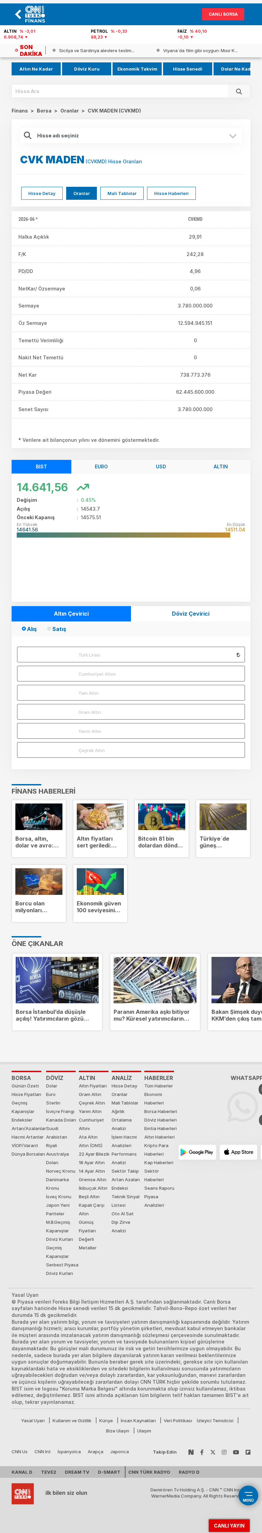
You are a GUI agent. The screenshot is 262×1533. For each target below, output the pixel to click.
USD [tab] (161, 466)
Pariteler (55, 1213)
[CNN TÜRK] (23, 1492)
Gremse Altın (92, 1179)
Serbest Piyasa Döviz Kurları (62, 1269)
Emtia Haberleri (160, 1128)
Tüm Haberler (158, 1085)
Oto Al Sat (123, 1213)
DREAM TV (77, 1472)
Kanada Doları (61, 1120)
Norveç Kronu (60, 1171)
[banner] (37, 14)
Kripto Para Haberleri (156, 1150)
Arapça (95, 1451)
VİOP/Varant (25, 1145)
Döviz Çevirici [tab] (190, 613)
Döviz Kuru (87, 69)
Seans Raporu (159, 1188)
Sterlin (53, 1103)
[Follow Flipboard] (248, 1451)
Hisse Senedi (187, 69)
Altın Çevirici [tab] (71, 613)
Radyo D (189, 1472)
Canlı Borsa (223, 14)
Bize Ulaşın (117, 1430)
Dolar (51, 1085)
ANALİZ (122, 1077)
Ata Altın (88, 1137)
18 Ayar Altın (92, 1162)
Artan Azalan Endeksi (126, 1184)
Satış (59, 629)
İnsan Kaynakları (138, 1420)
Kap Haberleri (158, 1162)
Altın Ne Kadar (36, 69)
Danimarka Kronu (57, 1184)
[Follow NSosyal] (191, 1451)
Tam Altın (88, 693)
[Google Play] (197, 1152)
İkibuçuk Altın (93, 1188)
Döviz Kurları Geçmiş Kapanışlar (59, 1247)
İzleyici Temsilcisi (215, 1420)
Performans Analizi (124, 1158)
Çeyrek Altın (91, 750)
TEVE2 (48, 1472)
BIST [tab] (41, 466)
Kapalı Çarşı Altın (91, 1209)
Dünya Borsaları (28, 1154)
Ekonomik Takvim (137, 69)
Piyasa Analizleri (154, 1201)
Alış (32, 629)
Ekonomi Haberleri (154, 1099)
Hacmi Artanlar (28, 1137)
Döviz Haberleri (160, 1120)
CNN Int (42, 1451)
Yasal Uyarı (33, 1420)
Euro (51, 1094)
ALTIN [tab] (221, 466)
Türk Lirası (89, 655)
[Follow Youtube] (236, 1451)
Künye (106, 1420)
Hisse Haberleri (171, 193)
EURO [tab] (101, 466)
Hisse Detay (42, 193)
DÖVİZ (54, 1077)
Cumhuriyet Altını (97, 674)
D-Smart (109, 1472)
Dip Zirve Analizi (121, 1226)
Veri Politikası (178, 1420)
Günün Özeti (25, 1085)
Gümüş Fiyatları (87, 1226)
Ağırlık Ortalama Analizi (122, 1120)
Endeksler (22, 1120)
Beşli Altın (89, 1196)
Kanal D (22, 1472)
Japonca (119, 1451)
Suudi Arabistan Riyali (56, 1137)
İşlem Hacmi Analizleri (124, 1141)
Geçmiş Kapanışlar (23, 1107)
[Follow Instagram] (224, 1451)
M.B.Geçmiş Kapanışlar (58, 1226)
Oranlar (81, 193)
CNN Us (20, 1451)
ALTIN (87, 1077)
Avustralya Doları (57, 1158)
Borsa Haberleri (160, 1111)
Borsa (21, 1077)
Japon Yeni (58, 1205)
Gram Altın (89, 712)
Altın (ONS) (90, 1145)
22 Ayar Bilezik (94, 1154)
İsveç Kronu (58, 1196)
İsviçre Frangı (60, 1111)
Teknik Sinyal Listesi (126, 1201)
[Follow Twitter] (213, 1451)
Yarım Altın (89, 731)
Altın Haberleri (159, 1137)
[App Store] (238, 1152)
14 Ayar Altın (92, 1171)
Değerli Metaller (88, 1243)
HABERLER (158, 1077)
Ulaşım (144, 1430)
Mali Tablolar (121, 193)
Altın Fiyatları (93, 1085)
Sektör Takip (125, 1171)
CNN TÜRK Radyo (149, 1472)
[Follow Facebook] (202, 1451)
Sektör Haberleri (154, 1175)
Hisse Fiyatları (26, 1094)
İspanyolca (69, 1451)
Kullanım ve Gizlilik (72, 1420)
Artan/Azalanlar (29, 1128)
